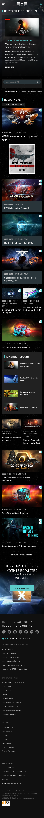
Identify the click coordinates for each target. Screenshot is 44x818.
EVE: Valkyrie (7, 731)
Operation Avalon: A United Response (19, 546)
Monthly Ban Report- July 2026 (18, 243)
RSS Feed (6, 779)
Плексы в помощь (9, 714)
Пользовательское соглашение (14, 771)
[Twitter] (9, 632)
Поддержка (6, 686)
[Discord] (26, 632)
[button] (41, 4)
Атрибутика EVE (8, 747)
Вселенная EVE (8, 727)
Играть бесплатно (9, 649)
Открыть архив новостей (12, 104)
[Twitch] (20, 632)
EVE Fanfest (6, 743)
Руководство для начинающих (13, 665)
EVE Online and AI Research (16, 208)
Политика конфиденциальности (14, 775)
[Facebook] (4, 632)
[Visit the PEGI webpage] (6, 803)
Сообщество (7, 690)
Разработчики (7, 698)
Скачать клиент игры (10, 653)
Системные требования (11, 661)
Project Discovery (8, 751)
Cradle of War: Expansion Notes (29, 379)
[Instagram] (31, 632)
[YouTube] (15, 632)
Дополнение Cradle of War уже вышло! (30, 365)
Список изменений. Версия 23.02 (27, 393)
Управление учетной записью (13, 682)
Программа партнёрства (11, 710)
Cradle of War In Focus (28, 407)
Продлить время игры (10, 657)
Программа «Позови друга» (12, 702)
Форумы (5, 694)
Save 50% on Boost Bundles (15, 513)
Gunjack (5, 735)
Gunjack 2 (6, 739)
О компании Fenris (9, 767)
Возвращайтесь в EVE (10, 706)
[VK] (37, 632)
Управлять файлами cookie (12, 783)
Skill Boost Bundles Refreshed (16, 347)
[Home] (22, 5)
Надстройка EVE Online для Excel (14, 669)
